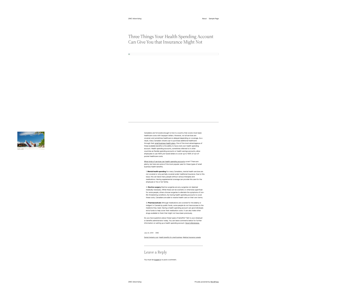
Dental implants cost (151, 237)
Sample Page (214, 19)
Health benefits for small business (170, 237)
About (204, 19)
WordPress (214, 282)
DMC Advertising (134, 19)
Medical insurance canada (192, 237)
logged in (157, 260)
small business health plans (165, 143)
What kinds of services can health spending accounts (164, 161)
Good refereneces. (192, 223)
